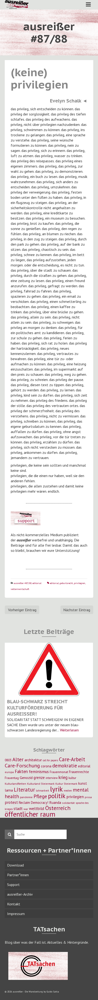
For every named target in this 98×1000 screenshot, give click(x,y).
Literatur (24, 789)
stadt (18, 808)
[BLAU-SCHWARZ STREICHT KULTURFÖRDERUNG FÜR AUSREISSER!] (49, 669)
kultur (72, 778)
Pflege (40, 796)
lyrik (56, 788)
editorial (36, 583)
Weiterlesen (69, 730)
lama (9, 790)
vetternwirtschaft (20, 589)
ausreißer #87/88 (22, 583)
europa (9, 772)
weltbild (36, 808)
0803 (8, 760)
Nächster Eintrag (76, 609)
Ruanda (55, 802)
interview (52, 778)
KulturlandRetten (15, 783)
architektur (33, 759)
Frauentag (12, 778)
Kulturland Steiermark (40, 783)
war (26, 809)
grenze (39, 777)
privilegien (79, 583)
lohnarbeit (42, 790)
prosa (88, 797)
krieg (63, 777)
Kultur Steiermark (66, 783)
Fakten (21, 771)
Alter (18, 759)
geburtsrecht (66, 583)
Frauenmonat (59, 772)
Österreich (58, 808)
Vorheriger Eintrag (22, 609)
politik (56, 796)
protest (11, 802)
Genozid (26, 777)
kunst (82, 783)
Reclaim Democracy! (33, 802)
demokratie (64, 765)
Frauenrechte (79, 772)
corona (46, 766)
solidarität (68, 803)
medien (68, 790)
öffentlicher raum (30, 814)
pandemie (26, 797)
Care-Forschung (22, 765)
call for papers (50, 760)
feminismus (39, 771)
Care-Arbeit (72, 759)
